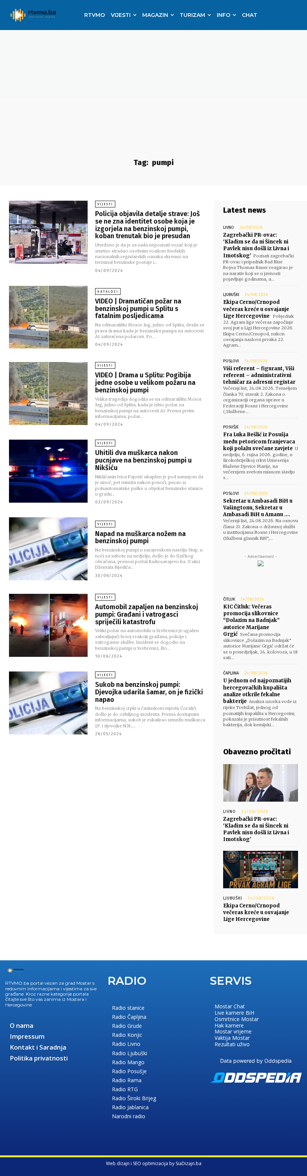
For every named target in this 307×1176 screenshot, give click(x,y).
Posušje (231, 427)
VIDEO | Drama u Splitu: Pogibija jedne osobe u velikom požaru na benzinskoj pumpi (145, 382)
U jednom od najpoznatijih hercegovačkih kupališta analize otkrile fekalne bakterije (257, 690)
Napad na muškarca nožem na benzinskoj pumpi (140, 537)
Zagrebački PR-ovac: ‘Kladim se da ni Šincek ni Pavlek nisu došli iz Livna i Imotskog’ (256, 245)
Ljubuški (231, 295)
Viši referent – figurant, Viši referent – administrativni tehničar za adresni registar (259, 375)
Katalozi (107, 291)
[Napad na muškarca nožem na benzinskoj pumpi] (48, 548)
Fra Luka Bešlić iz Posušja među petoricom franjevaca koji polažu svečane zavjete (259, 441)
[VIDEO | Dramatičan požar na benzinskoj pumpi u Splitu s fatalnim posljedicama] (48, 317)
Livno (228, 227)
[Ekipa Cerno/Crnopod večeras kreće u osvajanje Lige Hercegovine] (260, 869)
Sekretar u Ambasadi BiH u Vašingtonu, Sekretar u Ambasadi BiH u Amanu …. (257, 508)
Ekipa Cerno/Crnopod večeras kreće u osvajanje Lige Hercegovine (256, 309)
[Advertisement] (153, 86)
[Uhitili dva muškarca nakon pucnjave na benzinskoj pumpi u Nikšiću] (48, 471)
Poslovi (231, 361)
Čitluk (229, 599)
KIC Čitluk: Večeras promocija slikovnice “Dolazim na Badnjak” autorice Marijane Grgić (251, 620)
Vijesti (105, 204)
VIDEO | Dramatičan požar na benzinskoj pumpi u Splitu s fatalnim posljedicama (138, 308)
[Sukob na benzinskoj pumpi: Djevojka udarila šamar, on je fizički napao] (48, 702)
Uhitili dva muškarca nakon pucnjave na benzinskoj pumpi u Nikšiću (143, 460)
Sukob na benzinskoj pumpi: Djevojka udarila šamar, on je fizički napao (149, 692)
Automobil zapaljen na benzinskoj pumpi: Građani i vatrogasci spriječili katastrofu (146, 614)
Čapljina (231, 673)
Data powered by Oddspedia (256, 1060)
